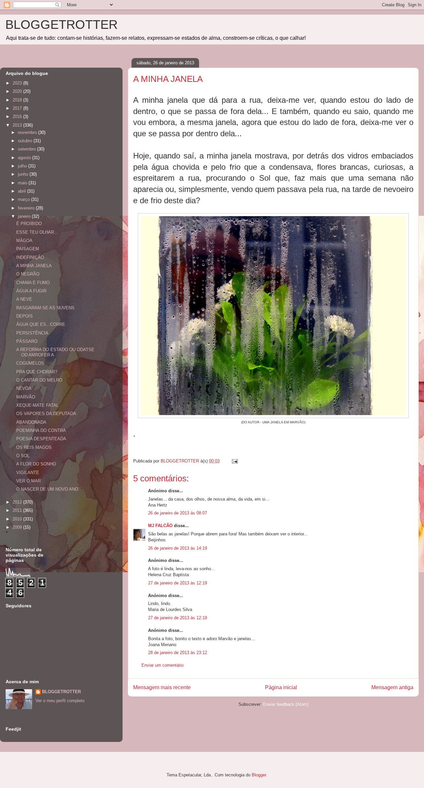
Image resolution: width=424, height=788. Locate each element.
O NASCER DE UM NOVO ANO (47, 489)
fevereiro (27, 208)
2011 (18, 510)
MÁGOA (24, 240)
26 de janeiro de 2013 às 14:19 (177, 548)
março (24, 199)
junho (23, 174)
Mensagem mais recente (162, 687)
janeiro (25, 216)
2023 (18, 83)
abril (22, 191)
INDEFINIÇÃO (30, 257)
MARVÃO (25, 396)
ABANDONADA (31, 422)
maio (23, 182)
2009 (18, 527)
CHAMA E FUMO (33, 282)
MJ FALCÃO (160, 525)
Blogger (259, 774)
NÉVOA (23, 388)
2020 (18, 91)
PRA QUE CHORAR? (36, 371)
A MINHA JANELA (34, 265)
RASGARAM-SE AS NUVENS (45, 307)
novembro (28, 132)
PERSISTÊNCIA (32, 333)
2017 (18, 108)
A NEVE (24, 299)
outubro (25, 140)
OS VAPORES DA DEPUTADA (46, 413)
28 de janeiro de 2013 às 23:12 (177, 652)
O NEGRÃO (27, 274)
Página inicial (281, 687)
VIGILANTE (27, 472)
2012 (18, 502)
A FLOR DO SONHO (36, 463)
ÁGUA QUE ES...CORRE (40, 324)
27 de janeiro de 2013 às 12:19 (177, 582)
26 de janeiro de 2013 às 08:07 (177, 513)
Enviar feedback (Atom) (285, 704)
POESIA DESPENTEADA (41, 438)
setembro (27, 149)
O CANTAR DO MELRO (39, 380)
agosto (25, 157)
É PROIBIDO (29, 223)
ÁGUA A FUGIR (31, 290)
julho (23, 165)
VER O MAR (28, 480)
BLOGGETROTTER (61, 24)
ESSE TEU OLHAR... (37, 232)
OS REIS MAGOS (34, 447)
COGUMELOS (30, 363)
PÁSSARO (26, 341)
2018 (18, 99)
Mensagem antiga (392, 687)
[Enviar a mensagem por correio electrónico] (234, 460)
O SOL (22, 455)
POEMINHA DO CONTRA (41, 430)
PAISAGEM (27, 248)
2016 (18, 116)
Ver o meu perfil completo (59, 700)
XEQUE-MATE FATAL (37, 405)
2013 (18, 125)
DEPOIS (24, 316)
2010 (18, 518)
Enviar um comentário (162, 665)
